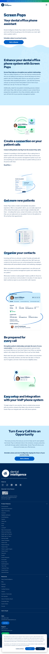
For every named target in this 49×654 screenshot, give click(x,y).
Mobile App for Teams (6, 536)
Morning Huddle (4, 538)
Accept (30, 648)
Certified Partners (5, 589)
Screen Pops (4, 561)
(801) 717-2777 (4, 628)
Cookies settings (20, 648)
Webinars (3, 586)
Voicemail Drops (5, 572)
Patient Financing (5, 544)
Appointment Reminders (6, 508)
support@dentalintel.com (6, 630)
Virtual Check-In (4, 570)
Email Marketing (4, 517)
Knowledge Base (5, 601)
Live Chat (5, 623)
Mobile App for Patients (6, 534)
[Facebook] (20, 485)
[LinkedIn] (11, 485)
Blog (2, 581)
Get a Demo (13, 42)
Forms (2, 523)
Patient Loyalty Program (6, 549)
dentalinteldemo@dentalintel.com (8, 619)
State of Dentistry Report (7, 599)
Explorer (3, 519)
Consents (3, 513)
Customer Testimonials (6, 594)
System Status (4, 603)
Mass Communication (6, 530)
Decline (40, 648)
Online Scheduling (5, 540)
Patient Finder (4, 547)
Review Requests (5, 557)
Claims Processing (5, 510)
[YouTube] (16, 485)
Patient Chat (4, 542)
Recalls (3, 555)
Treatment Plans (5, 568)
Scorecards (3, 559)
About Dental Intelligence (7, 579)
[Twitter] (7, 485)
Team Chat (3, 566)
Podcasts (3, 584)
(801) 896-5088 (5, 618)
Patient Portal (4, 551)
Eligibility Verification (5, 515)
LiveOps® (3, 527)
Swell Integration (5, 564)
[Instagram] (2, 485)
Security (3, 606)
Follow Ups (3, 521)
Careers (3, 591)
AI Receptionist (4, 506)
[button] (24, 504)
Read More (7, 165)
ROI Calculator (4, 596)
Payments (3, 553)
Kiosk (2, 525)
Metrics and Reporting (6, 532)
